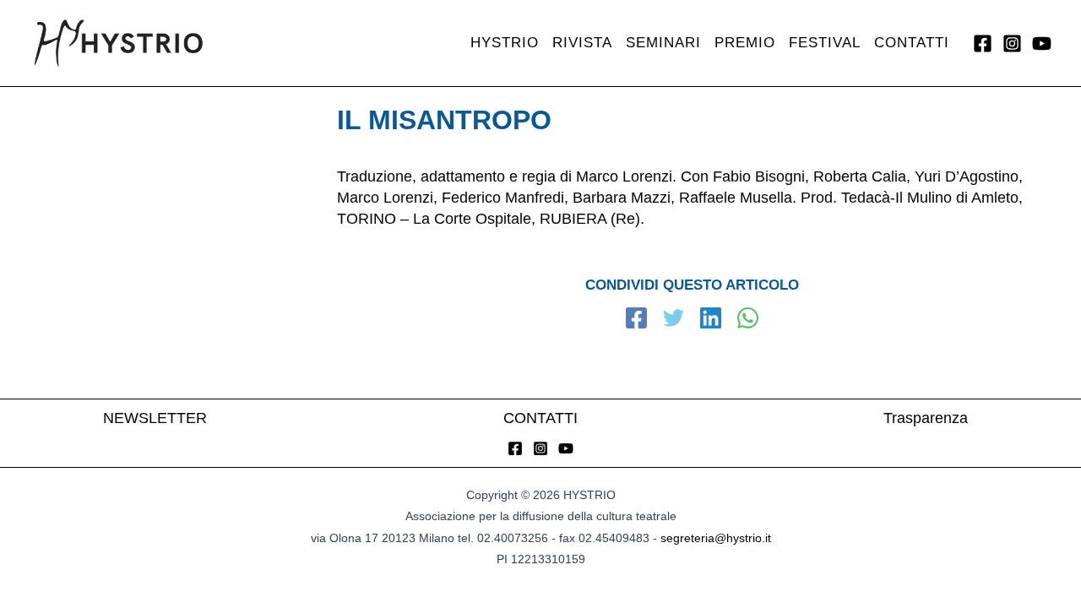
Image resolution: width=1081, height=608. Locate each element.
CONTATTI (540, 418)
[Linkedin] (710, 320)
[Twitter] (673, 320)
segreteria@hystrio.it (715, 538)
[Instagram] (1012, 43)
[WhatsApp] (747, 320)
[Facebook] (982, 43)
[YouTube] (1041, 43)
